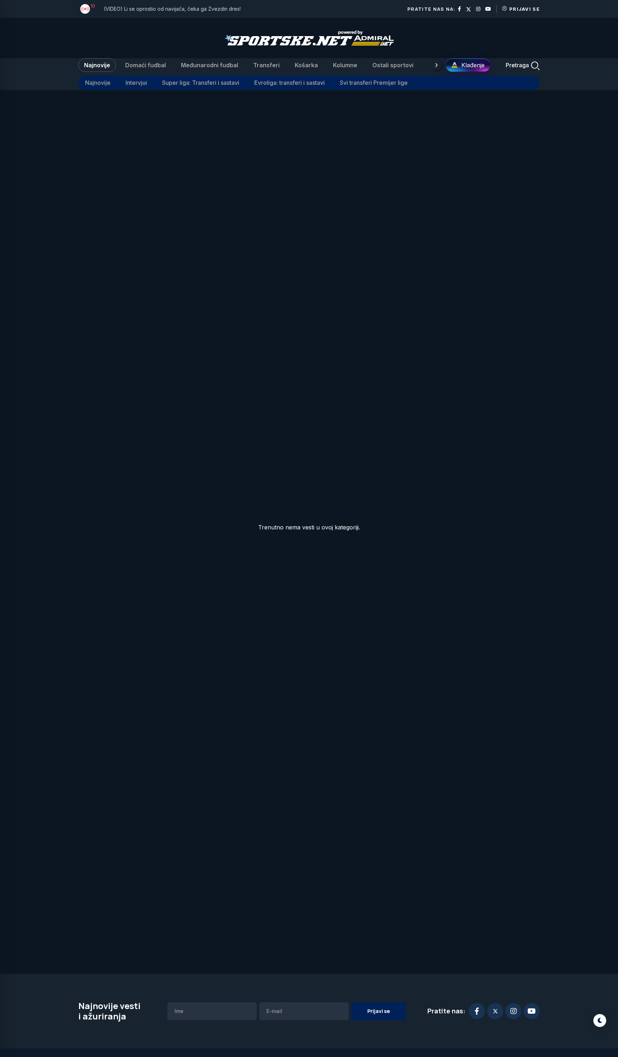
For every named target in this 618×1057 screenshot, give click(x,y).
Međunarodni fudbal (209, 65)
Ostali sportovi (392, 65)
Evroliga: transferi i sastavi (289, 82)
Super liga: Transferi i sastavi (200, 82)
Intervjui (136, 82)
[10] (85, 9)
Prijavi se (524, 9)
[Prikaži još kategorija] (436, 65)
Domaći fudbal (145, 65)
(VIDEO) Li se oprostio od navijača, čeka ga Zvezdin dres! (172, 9)
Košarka (306, 65)
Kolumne (345, 65)
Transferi (266, 65)
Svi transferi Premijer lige (374, 82)
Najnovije (97, 65)
